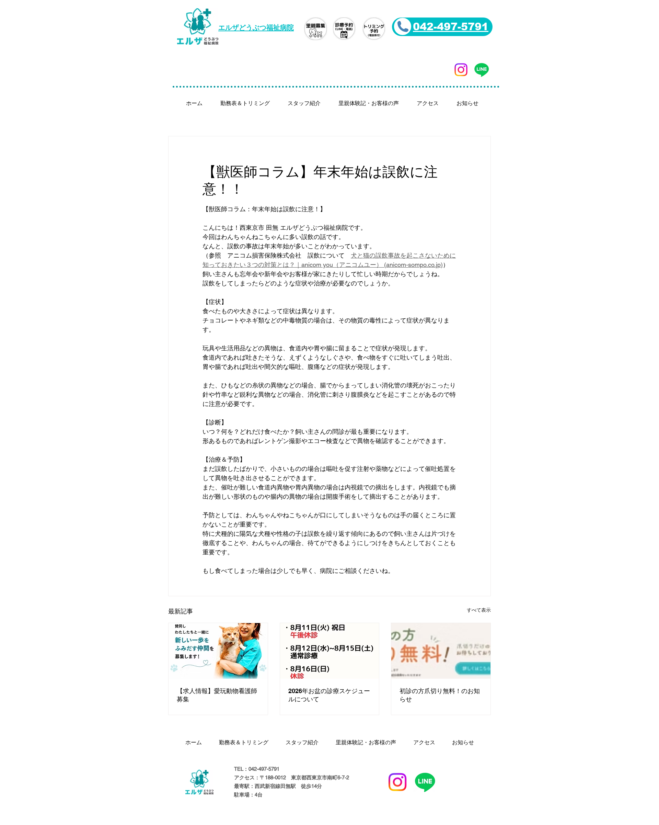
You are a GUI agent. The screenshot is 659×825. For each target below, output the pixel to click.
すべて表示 (479, 610)
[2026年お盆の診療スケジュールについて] (329, 651)
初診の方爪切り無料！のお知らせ (440, 695)
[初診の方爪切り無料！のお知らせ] (440, 651)
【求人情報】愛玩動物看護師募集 (217, 695)
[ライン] (481, 69)
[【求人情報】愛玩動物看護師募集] (218, 651)
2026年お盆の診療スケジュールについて (329, 695)
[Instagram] (461, 69)
